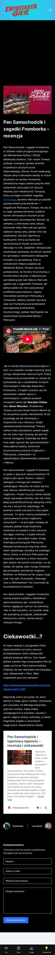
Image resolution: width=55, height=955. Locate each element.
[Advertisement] (27, 49)
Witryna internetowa (17, 880)
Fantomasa (9, 199)
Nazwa (10, 861)
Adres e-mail (13, 871)
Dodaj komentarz (16, 891)
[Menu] (50, 10)
